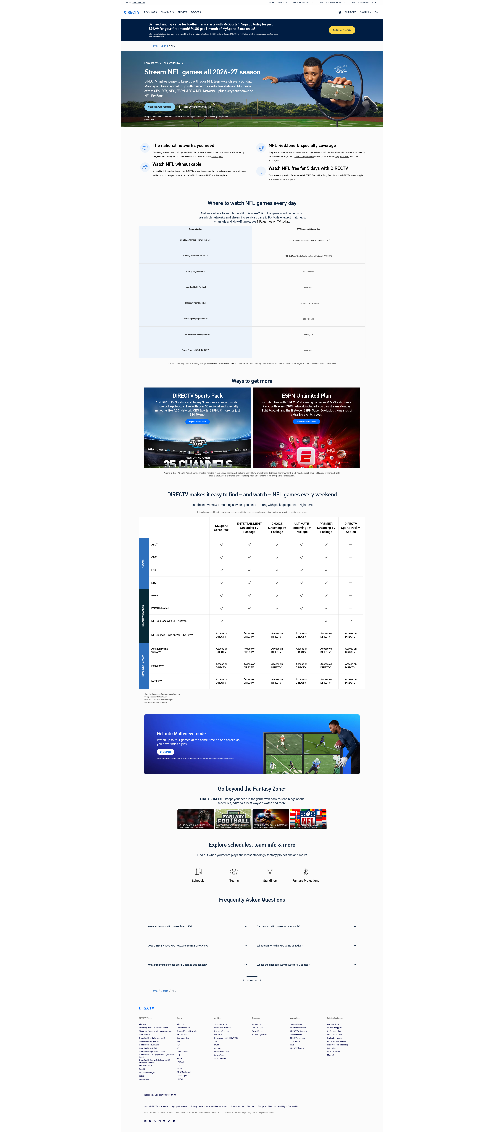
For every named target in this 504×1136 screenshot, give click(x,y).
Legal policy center (179, 1106)
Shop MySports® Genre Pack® (197, 106)
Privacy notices (237, 1106)
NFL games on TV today (273, 221)
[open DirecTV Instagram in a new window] (160, 1121)
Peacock (215, 363)
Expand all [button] (251, 980)
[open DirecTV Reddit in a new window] (174, 1121)
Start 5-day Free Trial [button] (342, 30)
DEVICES (196, 12)
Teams (234, 881)
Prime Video (224, 363)
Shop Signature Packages (159, 106)
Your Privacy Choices (218, 1106)
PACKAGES (150, 12)
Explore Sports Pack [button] (197, 421)
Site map (250, 1106)
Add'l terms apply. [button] (158, 37)
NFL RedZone (290, 256)
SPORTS (182, 12)
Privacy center (196, 1106)
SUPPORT (350, 12)
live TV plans (217, 156)
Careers (164, 1106)
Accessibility (279, 1106)
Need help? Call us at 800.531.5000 (160, 1094)
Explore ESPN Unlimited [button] (306, 421)
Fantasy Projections (306, 881)
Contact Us (293, 1106)
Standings (270, 881)
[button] (339, 12)
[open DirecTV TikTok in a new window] (169, 1121)
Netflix (234, 363)
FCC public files (265, 1106)
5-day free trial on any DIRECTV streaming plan (343, 175)
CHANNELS (167, 12)
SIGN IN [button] (364, 12)
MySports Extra (342, 156)
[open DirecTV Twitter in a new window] (155, 1121)
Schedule (198, 881)
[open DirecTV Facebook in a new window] (150, 1121)
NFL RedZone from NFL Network (337, 152)
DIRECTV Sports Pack (304, 156)
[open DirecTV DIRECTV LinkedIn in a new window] (145, 1121)
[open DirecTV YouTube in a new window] (164, 1121)
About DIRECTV (151, 1106)
